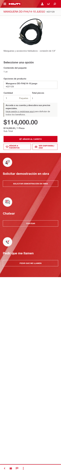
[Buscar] (55, 4)
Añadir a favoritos (14, 147)
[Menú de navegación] (5, 4)
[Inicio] (14, 3)
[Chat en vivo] (17, 468)
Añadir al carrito (32, 139)
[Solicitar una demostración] (11, 468)
